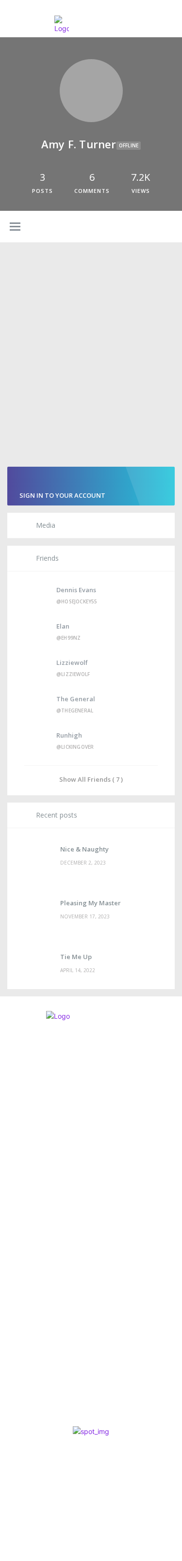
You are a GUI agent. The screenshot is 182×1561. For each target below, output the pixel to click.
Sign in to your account (62, 495)
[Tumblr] (99, 1153)
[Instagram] (20, 1153)
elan (62, 626)
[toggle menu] (15, 227)
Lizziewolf (72, 662)
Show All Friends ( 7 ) (91, 779)
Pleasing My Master (90, 903)
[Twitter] (46, 1153)
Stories (23, 1373)
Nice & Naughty (84, 849)
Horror (23, 1342)
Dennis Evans (76, 589)
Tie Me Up (76, 956)
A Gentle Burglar (49, 1330)
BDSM (18, 1405)
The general (75, 698)
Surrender (33, 1361)
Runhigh (69, 735)
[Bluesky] (72, 1153)
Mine (21, 1392)
